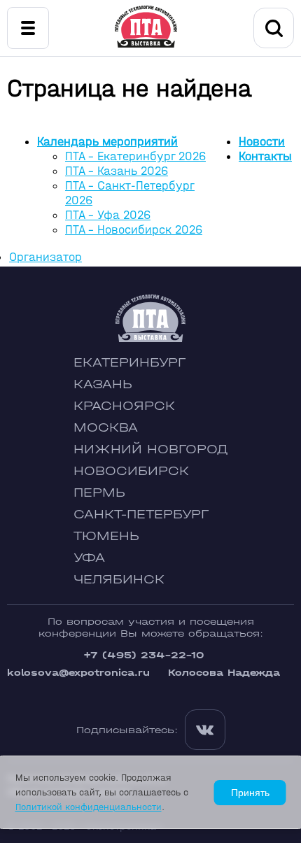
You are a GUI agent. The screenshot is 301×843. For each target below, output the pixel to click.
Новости (262, 141)
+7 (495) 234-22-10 (143, 655)
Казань (103, 384)
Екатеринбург (130, 362)
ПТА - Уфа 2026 (107, 215)
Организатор (45, 257)
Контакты (265, 156)
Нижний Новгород (151, 449)
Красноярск (124, 406)
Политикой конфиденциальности (88, 807)
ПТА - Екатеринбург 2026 (135, 156)
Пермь (99, 493)
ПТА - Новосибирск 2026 (133, 229)
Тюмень (106, 536)
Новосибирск (131, 471)
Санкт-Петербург (141, 514)
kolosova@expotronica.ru (78, 673)
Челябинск (119, 579)
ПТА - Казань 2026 (116, 171)
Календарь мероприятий (107, 141)
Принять (250, 792)
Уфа (89, 558)
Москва (106, 427)
